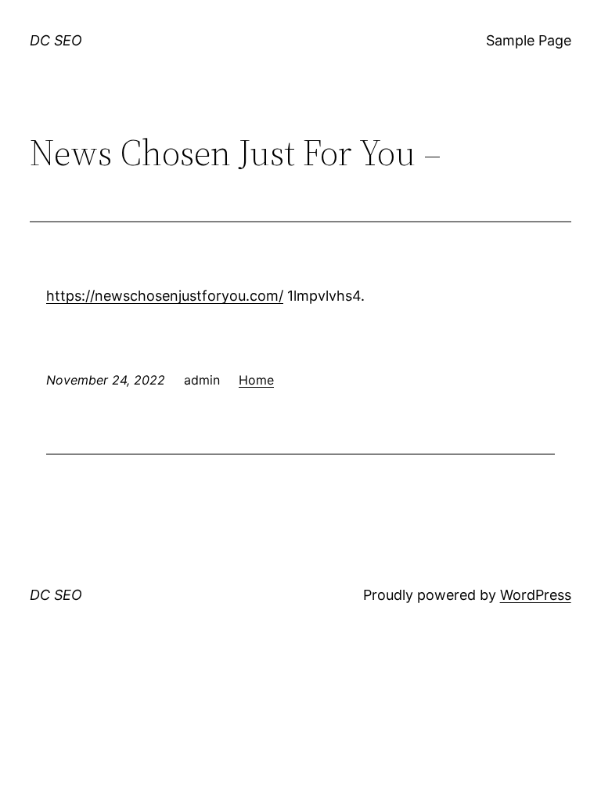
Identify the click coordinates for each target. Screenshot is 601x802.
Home (256, 380)
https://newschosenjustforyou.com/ (164, 295)
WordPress (535, 595)
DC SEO (56, 40)
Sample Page (528, 40)
